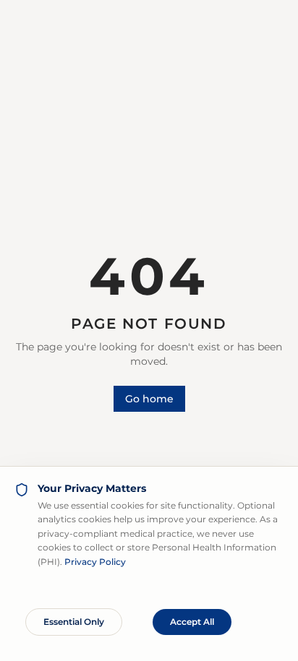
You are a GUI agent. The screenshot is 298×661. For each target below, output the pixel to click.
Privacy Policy (95, 561)
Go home (149, 398)
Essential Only (73, 621)
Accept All (192, 621)
